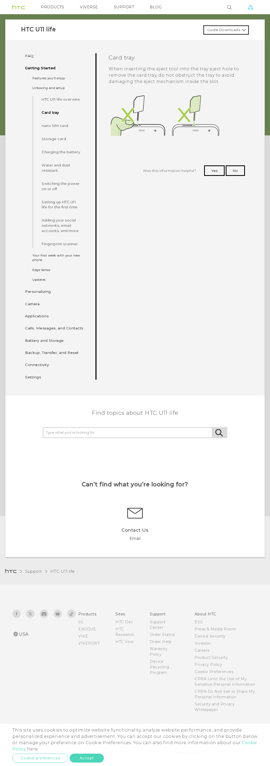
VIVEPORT (89, 643)
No (235, 171)
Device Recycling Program (159, 667)
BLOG (156, 7)
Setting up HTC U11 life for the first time (60, 204)
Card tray (50, 112)
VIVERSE (89, 7)
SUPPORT (124, 7)
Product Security (211, 657)
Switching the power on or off (61, 186)
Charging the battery (61, 152)
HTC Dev (124, 622)
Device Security (210, 636)
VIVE (83, 636)
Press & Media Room (215, 629)
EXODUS (87, 629)
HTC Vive (124, 641)
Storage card (54, 139)
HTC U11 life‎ (62, 571)
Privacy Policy (208, 664)
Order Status (162, 634)
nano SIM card (55, 125)
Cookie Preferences (214, 671)
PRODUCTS (52, 7)
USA (23, 634)
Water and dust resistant (56, 167)
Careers (202, 650)
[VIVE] (250, 7)
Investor (203, 643)
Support (33, 571)
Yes (214, 171)
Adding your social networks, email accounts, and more (60, 225)
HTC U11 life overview (61, 99)
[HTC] (18, 7)
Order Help (160, 641)
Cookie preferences (40, 758)
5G (80, 622)
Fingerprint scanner (60, 244)
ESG (199, 622)
